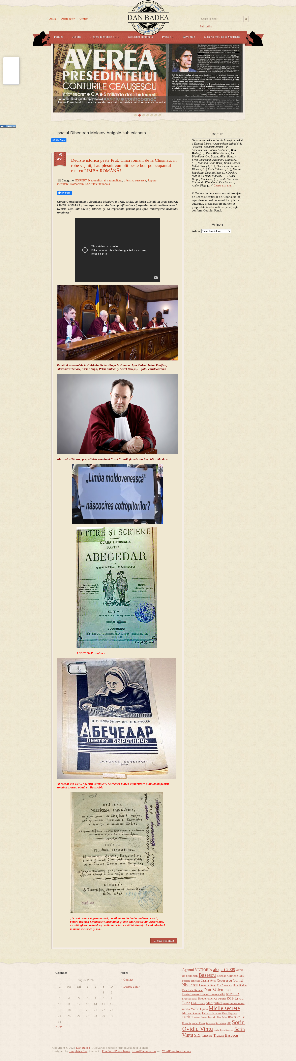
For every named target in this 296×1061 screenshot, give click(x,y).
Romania (186, 1023)
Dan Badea (240, 985)
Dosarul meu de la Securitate (222, 36)
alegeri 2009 (224, 969)
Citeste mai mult (164, 940)
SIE (229, 1023)
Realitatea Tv (236, 1016)
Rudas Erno (198, 1023)
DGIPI (229, 994)
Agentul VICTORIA (197, 970)
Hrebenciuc (205, 998)
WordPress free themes (176, 1051)
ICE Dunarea (219, 998)
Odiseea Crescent (211, 1013)
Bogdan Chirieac (227, 975)
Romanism (77, 183)
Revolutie (189, 36)
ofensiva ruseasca (135, 180)
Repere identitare (104, 36)
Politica (58, 36)
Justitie (76, 36)
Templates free (78, 1051)
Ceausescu (224, 980)
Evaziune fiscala (189, 999)
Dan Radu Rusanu (192, 990)
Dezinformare (191, 994)
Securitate (210, 1023)
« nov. (59, 1026)
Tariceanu (206, 1035)
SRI (197, 1035)
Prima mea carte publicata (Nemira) (80, 99)
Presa (168, 36)
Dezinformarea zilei (212, 994)
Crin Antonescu (224, 985)
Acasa (52, 18)
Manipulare (214, 1003)
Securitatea (220, 1023)
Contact (84, 18)
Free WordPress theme (116, 1051)
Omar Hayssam (229, 1013)
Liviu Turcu (198, 1003)
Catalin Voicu (208, 980)
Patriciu (187, 1017)
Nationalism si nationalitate (105, 180)
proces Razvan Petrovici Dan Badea (210, 1017)
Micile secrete (224, 1008)
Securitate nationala (140, 36)
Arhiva (196, 231)
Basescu (207, 975)
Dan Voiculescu (218, 989)
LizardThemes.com (144, 1051)
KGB (230, 998)
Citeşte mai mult (223, 185)
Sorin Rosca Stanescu (224, 1030)
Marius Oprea (199, 1009)
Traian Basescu (225, 1035)
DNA (236, 994)
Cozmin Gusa (207, 985)
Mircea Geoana (191, 1013)
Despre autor (68, 18)
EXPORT (81, 180)
